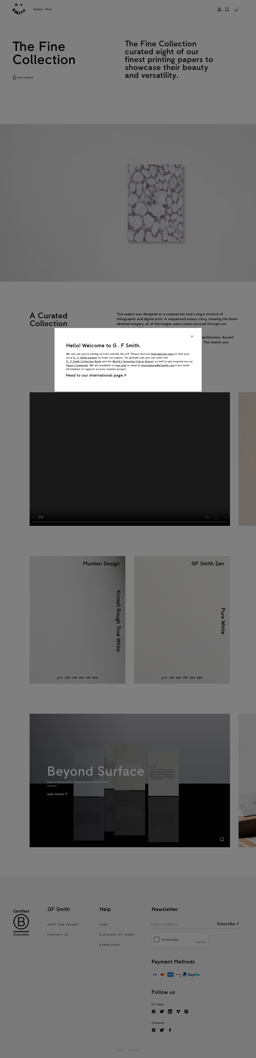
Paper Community (77, 365)
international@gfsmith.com (157, 365)
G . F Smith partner (85, 357)
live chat (121, 365)
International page (162, 354)
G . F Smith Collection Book (83, 361)
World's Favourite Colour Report (133, 361)
